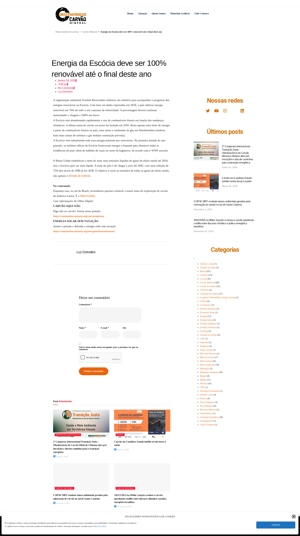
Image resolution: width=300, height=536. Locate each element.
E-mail (105, 328)
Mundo (203, 376)
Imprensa (204, 342)
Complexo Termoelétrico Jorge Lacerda (217, 297)
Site (124, 328)
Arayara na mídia (207, 267)
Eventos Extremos (208, 327)
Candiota (204, 275)
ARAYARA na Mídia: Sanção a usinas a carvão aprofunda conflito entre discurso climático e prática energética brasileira (140, 498)
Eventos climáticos (208, 324)
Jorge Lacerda (206, 350)
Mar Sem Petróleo (208, 353)
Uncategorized (206, 421)
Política (203, 398)
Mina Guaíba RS (207, 365)
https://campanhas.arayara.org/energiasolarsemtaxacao (84, 231)
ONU (202, 387)
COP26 (203, 301)
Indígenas (204, 346)
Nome (82, 328)
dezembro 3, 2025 (63, 503)
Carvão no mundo (208, 286)
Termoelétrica (206, 413)
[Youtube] (216, 111)
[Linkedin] (242, 111)
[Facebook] (234, 111)
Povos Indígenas (207, 402)
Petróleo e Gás (206, 395)
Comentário (85, 305)
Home (130, 13)
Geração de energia (208, 335)
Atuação (142, 13)
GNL (202, 338)
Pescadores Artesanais (209, 391)
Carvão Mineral (64, 488)
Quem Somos (159, 13)
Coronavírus (205, 305)
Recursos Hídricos (208, 410)
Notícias (203, 383)
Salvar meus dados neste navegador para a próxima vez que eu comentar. (108, 348)
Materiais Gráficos (180, 13)
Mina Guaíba (87, 195)
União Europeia (207, 425)
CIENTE (276, 525)
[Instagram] (225, 111)
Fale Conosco (202, 13)
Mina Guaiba (205, 361)
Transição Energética (68, 435)
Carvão (203, 279)
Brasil (120, 435)
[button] (293, 516)
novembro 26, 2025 (124, 506)
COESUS (204, 290)
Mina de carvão (207, 357)
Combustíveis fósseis (209, 294)
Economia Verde (207, 312)
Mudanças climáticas (209, 372)
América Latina (207, 264)
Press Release (206, 406)
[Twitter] (208, 111)
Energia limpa (206, 320)
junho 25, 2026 (62, 456)
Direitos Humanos (208, 309)
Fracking (204, 331)
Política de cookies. (99, 526)
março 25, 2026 (123, 450)
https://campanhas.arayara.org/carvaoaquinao (78, 216)
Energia (203, 316)
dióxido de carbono (79, 175)
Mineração (204, 368)
